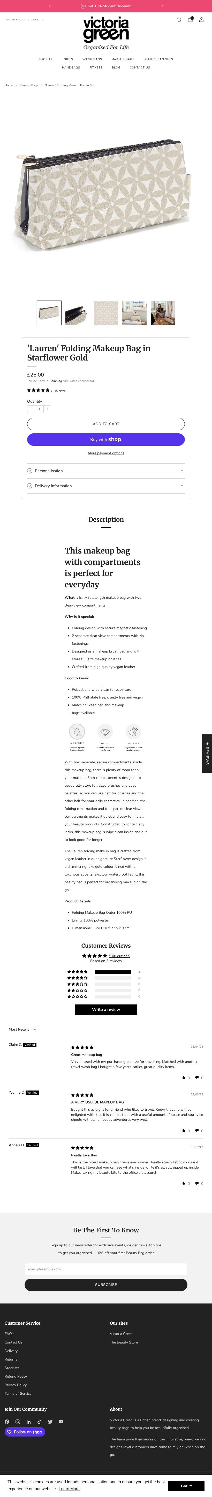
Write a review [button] (106, 1009)
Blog (116, 68)
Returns (11, 1359)
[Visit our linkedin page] (28, 1421)
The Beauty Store (124, 1342)
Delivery (11, 1350)
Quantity (34, 401)
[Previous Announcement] (49, 6)
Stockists (12, 1367)
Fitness (96, 68)
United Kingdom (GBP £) (22, 19)
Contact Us (140, 68)
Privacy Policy (16, 1385)
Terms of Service (18, 1393)
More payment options (106, 453)
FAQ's (9, 1333)
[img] (82, 1047)
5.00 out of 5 (119, 956)
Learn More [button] (69, 1489)
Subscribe (106, 1284)
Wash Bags (92, 59)
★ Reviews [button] (207, 753)
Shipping (56, 381)
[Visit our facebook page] (6, 1421)
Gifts (68, 59)
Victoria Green (121, 1333)
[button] (38, 390)
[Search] (178, 19)
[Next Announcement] (162, 6)
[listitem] (106, 6)
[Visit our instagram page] (17, 1421)
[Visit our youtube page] (61, 1421)
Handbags (71, 68)
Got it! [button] (186, 1486)
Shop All (47, 59)
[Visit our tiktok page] (39, 1421)
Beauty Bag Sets (158, 59)
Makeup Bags (122, 59)
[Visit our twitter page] (50, 1421)
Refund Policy (16, 1376)
